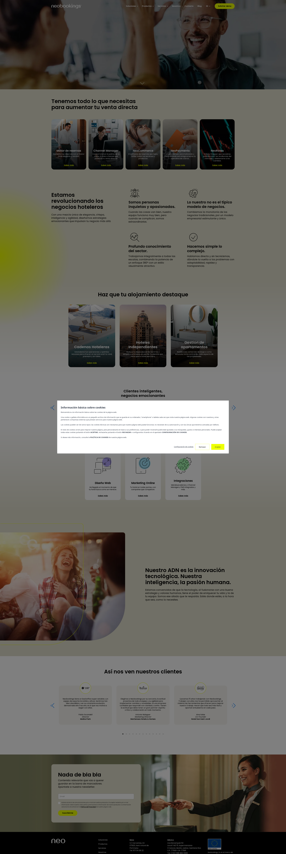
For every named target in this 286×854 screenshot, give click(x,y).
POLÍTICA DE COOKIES (99, 437)
